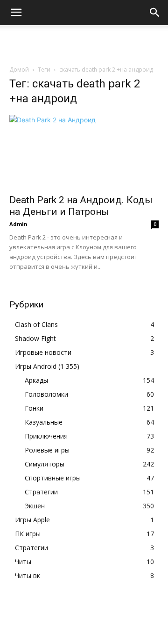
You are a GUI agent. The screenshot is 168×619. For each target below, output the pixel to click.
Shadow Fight (35, 338)
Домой (19, 69)
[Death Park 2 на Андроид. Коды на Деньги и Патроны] (84, 151)
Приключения (46, 436)
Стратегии (41, 491)
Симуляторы (44, 463)
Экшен (35, 505)
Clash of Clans (36, 324)
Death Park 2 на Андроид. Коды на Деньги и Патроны (81, 205)
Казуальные (44, 422)
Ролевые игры (47, 450)
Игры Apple (32, 519)
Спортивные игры (53, 477)
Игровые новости (43, 352)
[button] (16, 12)
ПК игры (28, 533)
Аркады (36, 380)
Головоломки (46, 394)
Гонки (34, 408)
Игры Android (35, 366)
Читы (23, 561)
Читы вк (27, 575)
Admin (18, 223)
